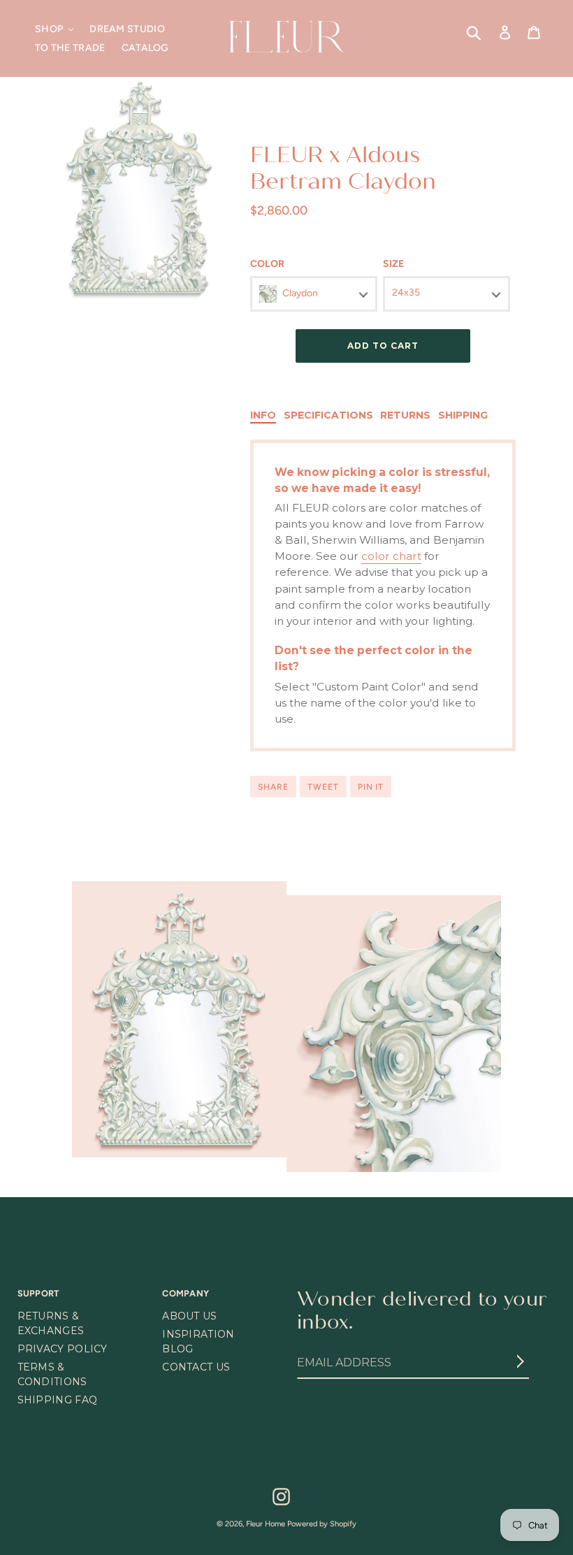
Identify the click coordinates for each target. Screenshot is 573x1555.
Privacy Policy (62, 1349)
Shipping (463, 415)
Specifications (328, 415)
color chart (391, 556)
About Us (189, 1316)
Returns (405, 415)
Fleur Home (265, 1523)
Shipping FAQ (57, 1400)
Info (263, 415)
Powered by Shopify (321, 1523)
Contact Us (196, 1367)
